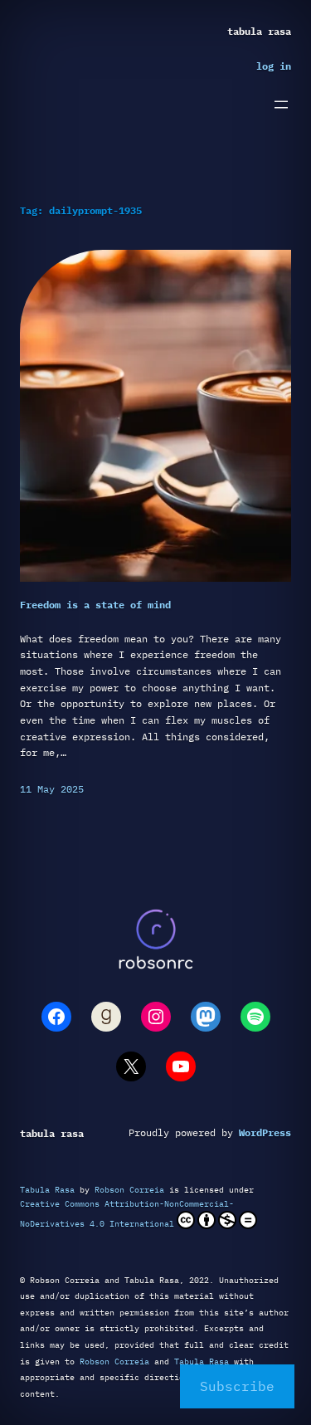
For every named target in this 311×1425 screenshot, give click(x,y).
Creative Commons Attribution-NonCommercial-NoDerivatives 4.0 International (127, 1213)
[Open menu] (281, 105)
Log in (273, 65)
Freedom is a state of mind (95, 604)
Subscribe (237, 1386)
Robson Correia (129, 1189)
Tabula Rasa (259, 30)
